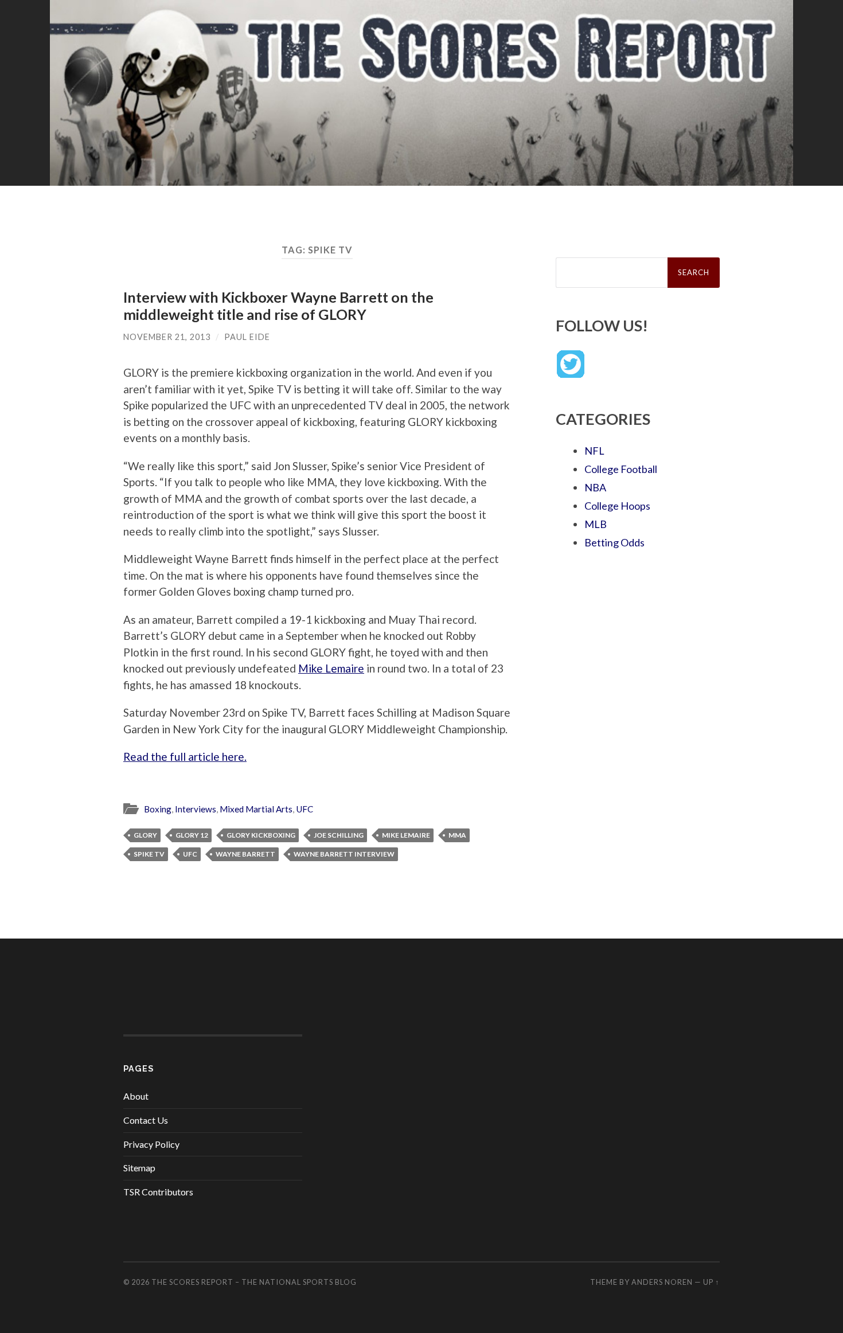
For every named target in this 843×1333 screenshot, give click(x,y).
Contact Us (145, 1120)
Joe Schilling (339, 835)
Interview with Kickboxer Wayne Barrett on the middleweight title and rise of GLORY (278, 305)
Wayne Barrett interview (344, 854)
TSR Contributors (158, 1191)
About (136, 1095)
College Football (620, 469)
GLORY (145, 835)
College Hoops (617, 505)
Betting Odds (614, 542)
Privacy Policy (151, 1144)
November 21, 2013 (166, 337)
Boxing (157, 809)
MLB (595, 524)
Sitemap (139, 1167)
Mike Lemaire (331, 668)
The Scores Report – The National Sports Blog (254, 1282)
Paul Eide (247, 337)
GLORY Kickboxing (261, 835)
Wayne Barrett (245, 854)
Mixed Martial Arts (256, 809)
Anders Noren (662, 1282)
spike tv (149, 854)
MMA (457, 835)
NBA (595, 487)
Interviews (195, 809)
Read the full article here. (185, 756)
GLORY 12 (191, 835)
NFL (594, 450)
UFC (304, 809)
